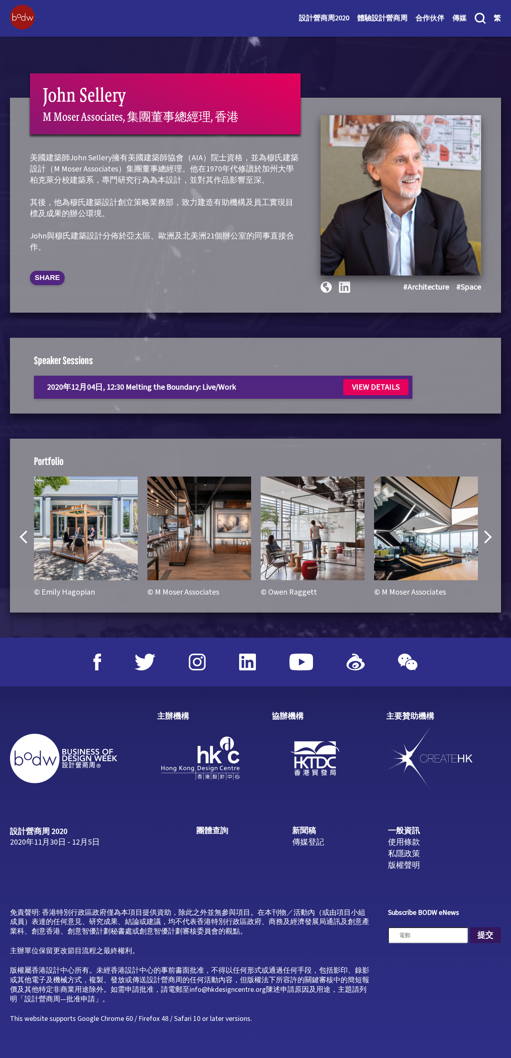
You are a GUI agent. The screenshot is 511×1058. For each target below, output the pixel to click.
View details (376, 387)
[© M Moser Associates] (199, 528)
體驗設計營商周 (382, 18)
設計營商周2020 (324, 18)
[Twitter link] (145, 662)
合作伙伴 (430, 18)
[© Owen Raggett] (312, 528)
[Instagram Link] (197, 662)
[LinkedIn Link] (247, 662)
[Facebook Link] (97, 662)
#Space (468, 287)
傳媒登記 (308, 842)
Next (485, 537)
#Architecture (426, 287)
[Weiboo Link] (356, 662)
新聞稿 (304, 830)
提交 (485, 935)
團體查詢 (212, 830)
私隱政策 (404, 854)
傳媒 (459, 18)
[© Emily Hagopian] (86, 528)
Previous (26, 537)
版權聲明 (404, 865)
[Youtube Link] (301, 662)
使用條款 (404, 842)
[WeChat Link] (408, 662)
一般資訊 (404, 830)
